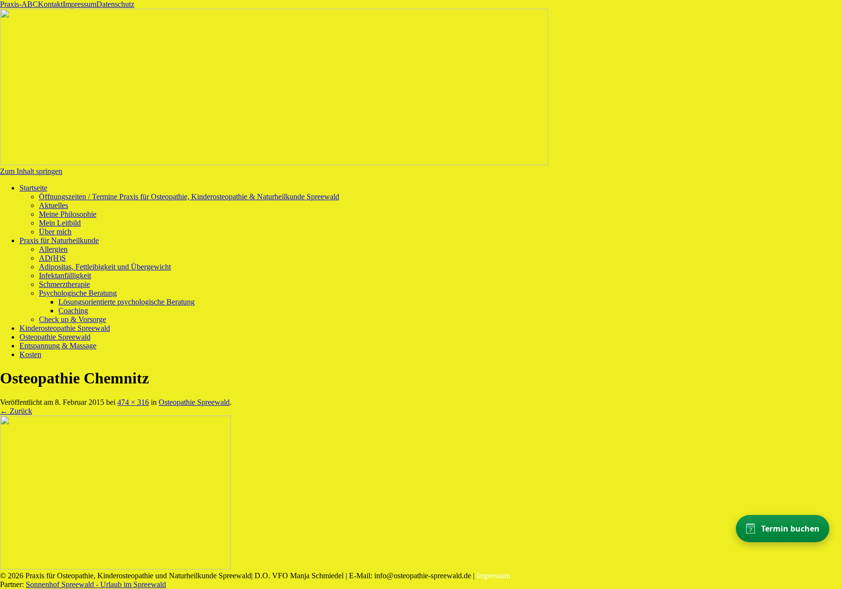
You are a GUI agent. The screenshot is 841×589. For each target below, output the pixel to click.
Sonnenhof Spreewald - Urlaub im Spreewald (96, 584)
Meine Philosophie (67, 214)
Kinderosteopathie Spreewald (64, 328)
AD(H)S (52, 258)
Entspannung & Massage (57, 346)
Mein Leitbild (60, 223)
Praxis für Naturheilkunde (59, 240)
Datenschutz (115, 4)
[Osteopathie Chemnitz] (115, 567)
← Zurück (16, 411)
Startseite (33, 188)
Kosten (30, 354)
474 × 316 (133, 402)
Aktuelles (53, 205)
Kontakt (50, 4)
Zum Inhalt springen (31, 171)
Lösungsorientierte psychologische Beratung (126, 302)
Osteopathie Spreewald (55, 337)
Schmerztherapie (64, 284)
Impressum (79, 4)
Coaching (73, 310)
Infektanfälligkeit (65, 275)
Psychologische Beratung (78, 293)
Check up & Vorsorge (72, 319)
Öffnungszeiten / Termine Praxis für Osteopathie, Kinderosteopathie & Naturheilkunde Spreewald (189, 196)
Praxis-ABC (19, 4)
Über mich (55, 232)
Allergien (53, 249)
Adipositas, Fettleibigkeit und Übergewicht (105, 267)
